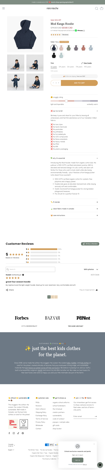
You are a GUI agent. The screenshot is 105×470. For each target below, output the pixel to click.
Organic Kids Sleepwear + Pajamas (40, 456)
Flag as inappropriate (87, 290)
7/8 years (79, 67)
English (10, 450)
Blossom (61, 48)
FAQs (37, 402)
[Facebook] (9, 433)
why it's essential (58, 158)
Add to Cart (79, 83)
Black (54, 55)
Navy (54, 48)
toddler (73, 363)
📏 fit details (55, 202)
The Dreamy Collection (49, 459)
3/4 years (62, 67)
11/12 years (54, 71)
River (91, 48)
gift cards (56, 425)
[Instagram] (14, 433)
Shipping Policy (41, 412)
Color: (59, 42)
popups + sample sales (61, 422)
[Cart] (101, 8)
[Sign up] (96, 416)
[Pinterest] (23, 433)
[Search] (96, 8)
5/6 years (70, 67)
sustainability (57, 416)
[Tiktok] (18, 433)
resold (40, 370)
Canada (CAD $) (10, 445)
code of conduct (58, 419)
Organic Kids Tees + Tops (39, 453)
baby (68, 363)
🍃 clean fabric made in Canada (62, 209)
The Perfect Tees (33, 450)
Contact (38, 429)
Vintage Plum (76, 48)
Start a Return (41, 409)
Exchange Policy (41, 416)
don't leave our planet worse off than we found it (42, 368)
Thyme (68, 48)
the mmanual (57, 409)
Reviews (39, 406)
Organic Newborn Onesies (57, 453)
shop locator (57, 429)
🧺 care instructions (58, 215)
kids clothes (84, 363)
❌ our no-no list (57, 111)
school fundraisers (59, 406)
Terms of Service (42, 419)
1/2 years (54, 67)
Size (71, 63)
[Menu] (3, 8)
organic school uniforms (61, 402)
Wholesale (39, 425)
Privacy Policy (40, 422)
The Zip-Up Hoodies (46, 450)
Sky (61, 55)
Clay (83, 48)
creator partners (58, 412)
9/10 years (87, 67)
